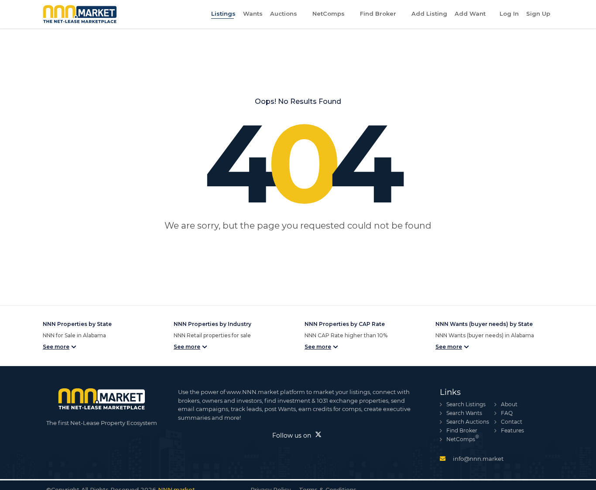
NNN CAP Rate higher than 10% (346, 335)
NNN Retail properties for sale (212, 335)
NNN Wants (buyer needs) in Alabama (484, 335)
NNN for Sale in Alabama (74, 335)
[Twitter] (318, 435)
